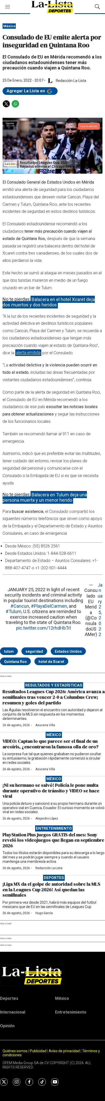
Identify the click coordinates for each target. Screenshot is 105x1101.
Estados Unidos (68, 651)
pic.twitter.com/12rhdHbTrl (43, 628)
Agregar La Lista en (26, 90)
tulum (9, 651)
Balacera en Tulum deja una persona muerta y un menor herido (45, 497)
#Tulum (13, 611)
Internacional (12, 1012)
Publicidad (38, 1051)
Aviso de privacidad (64, 1051)
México (9, 26)
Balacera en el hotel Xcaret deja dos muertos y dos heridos (49, 301)
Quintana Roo (15, 662)
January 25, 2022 (100, 609)
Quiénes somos (15, 1051)
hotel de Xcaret (51, 662)
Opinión (7, 1025)
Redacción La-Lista (48, 868)
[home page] (52, 975)
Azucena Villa (45, 725)
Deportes (54, 877)
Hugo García (44, 913)
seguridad (34, 651)
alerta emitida (28, 352)
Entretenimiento (54, 828)
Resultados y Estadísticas (53, 685)
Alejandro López (46, 818)
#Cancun (19, 606)
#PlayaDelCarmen (49, 606)
